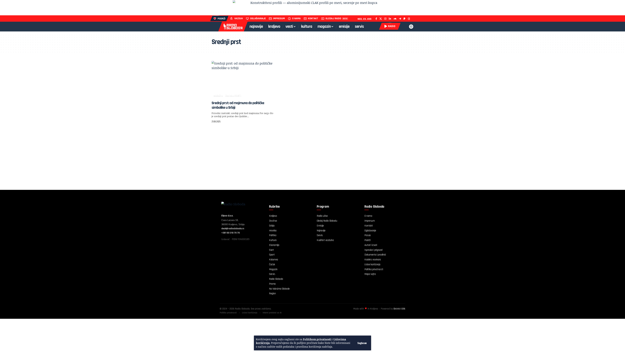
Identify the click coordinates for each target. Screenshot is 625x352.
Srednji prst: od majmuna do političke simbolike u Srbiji (238, 105)
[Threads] (409, 18)
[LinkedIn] (390, 18)
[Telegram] (400, 18)
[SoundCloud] (395, 18)
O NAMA (296, 18)
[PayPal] (404, 18)
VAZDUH (238, 18)
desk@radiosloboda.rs (232, 228)
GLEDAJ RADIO (333, 18)
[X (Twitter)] (381, 18)
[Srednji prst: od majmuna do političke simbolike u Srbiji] (243, 80)
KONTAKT (313, 18)
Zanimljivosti (233, 95)
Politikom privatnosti (317, 339)
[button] (362, 343)
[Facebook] (376, 18)
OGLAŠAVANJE (258, 18)
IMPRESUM (279, 18)
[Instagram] (385, 18)
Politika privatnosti (228, 312)
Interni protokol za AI (272, 312)
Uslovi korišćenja (249, 312)
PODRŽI (221, 18)
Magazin (218, 95)
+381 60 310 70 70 (230, 232)
